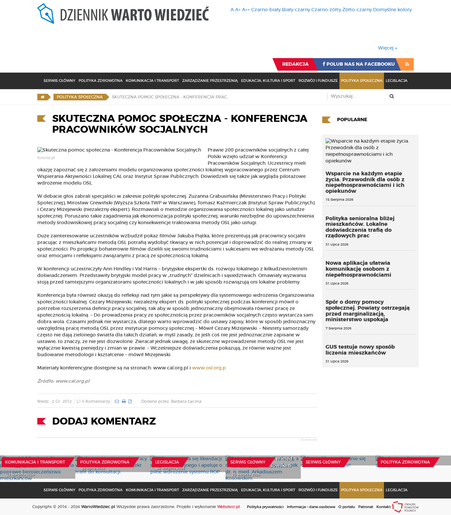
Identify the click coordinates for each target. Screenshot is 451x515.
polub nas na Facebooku (360, 64)
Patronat (365, 507)
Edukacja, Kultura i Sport (268, 81)
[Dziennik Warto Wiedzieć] (123, 13)
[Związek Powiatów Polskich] (405, 507)
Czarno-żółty (326, 10)
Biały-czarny (296, 10)
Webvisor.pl (228, 507)
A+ (238, 10)
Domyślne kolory (392, 10)
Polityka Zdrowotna (100, 81)
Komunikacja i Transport (152, 81)
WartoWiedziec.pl (98, 507)
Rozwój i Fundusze (318, 81)
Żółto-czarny (357, 10)
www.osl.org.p (209, 368)
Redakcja (295, 64)
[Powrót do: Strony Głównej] (42, 97)
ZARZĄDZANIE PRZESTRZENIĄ (210, 81)
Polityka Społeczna (361, 81)
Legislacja (396, 81)
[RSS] (407, 64)
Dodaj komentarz (104, 422)
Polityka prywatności (265, 507)
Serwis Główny (59, 81)
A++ (246, 10)
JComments (308, 439)
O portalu (346, 507)
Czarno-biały (266, 10)
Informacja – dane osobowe (311, 507)
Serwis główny (247, 462)
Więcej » (387, 48)
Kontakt (383, 507)
